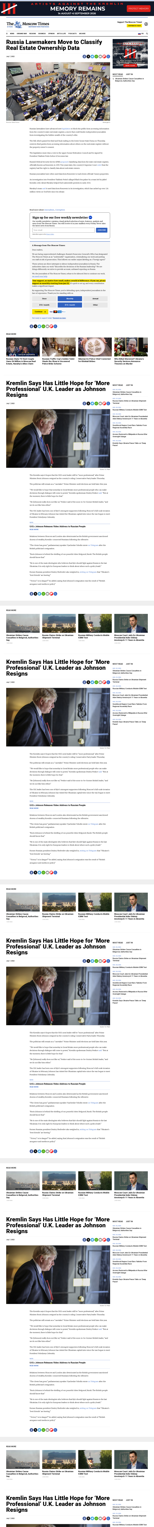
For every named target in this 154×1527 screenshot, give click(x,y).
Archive (82, 34)
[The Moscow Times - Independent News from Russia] (27, 24)
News (12, 34)
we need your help (39, 276)
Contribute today (134, 25)
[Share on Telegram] (92, 56)
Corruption (60, 210)
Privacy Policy (50, 234)
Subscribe (102, 230)
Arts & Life (61, 34)
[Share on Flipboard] (104, 56)
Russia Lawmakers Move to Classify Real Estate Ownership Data (54, 45)
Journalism (49, 210)
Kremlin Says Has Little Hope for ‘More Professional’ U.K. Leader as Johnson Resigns (58, 389)
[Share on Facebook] (84, 56)
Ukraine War (22, 34)
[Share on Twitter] (88, 56)
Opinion (51, 34)
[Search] (147, 33)
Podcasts (72, 34)
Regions (32, 34)
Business (42, 34)
